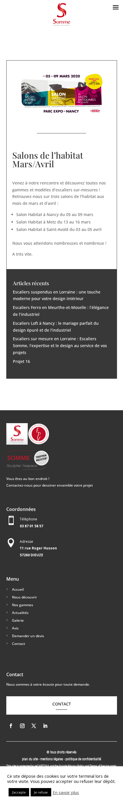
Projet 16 (21, 361)
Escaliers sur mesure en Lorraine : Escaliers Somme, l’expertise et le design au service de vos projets (60, 345)
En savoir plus (66, 792)
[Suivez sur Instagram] (22, 725)
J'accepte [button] (19, 792)
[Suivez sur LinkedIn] (45, 725)
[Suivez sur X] (33, 725)
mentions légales (52, 759)
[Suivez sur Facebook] (10, 725)
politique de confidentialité (83, 759)
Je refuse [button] (41, 792)
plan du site (30, 759)
